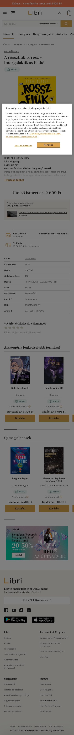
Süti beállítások (23, 146)
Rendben (49, 145)
